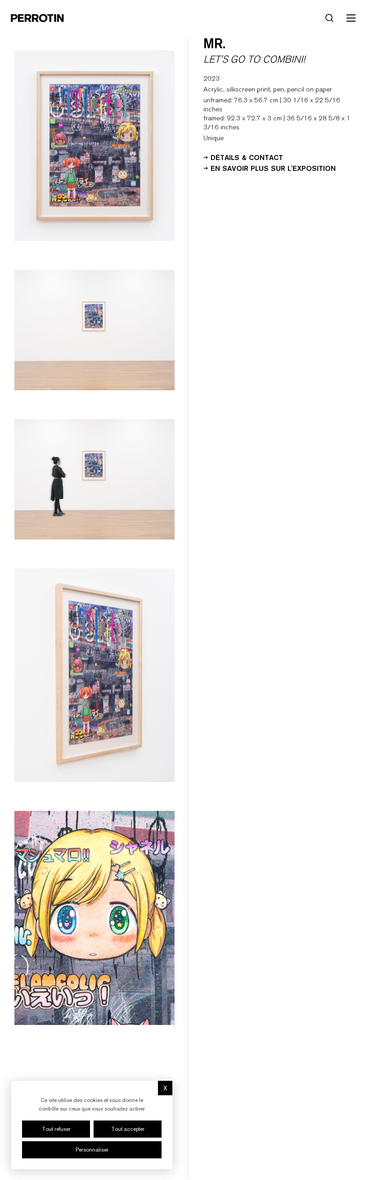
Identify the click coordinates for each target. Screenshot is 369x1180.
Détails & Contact (247, 156)
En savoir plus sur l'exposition (273, 167)
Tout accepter (127, 1129)
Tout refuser (56, 1129)
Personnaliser (92, 1149)
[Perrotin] (37, 18)
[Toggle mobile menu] (351, 18)
